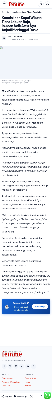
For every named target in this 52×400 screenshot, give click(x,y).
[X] (9, 366)
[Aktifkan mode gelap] (47, 4)
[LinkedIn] (33, 366)
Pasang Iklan (30, 378)
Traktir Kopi (40, 306)
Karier (27, 382)
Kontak (28, 386)
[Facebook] (4, 366)
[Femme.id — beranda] (22, 4)
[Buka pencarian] (41, 4)
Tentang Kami (7, 378)
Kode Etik (6, 386)
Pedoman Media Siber (11, 382)
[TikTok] (21, 366)
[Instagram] (15, 366)
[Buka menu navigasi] (4, 4)
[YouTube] (27, 366)
